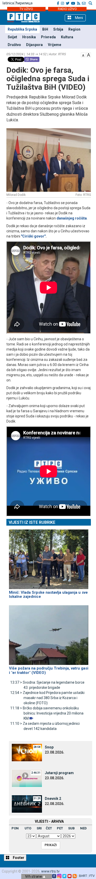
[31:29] (27, 804)
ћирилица (24, 3)
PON (15, 828)
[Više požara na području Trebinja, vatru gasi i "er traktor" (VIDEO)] (48, 633)
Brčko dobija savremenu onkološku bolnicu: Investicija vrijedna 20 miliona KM (46, 713)
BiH (45, 29)
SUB (71, 828)
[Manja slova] (83, 54)
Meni (78, 17)
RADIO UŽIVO (67, 9)
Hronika (29, 37)
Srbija (58, 29)
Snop (49, 747)
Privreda (48, 37)
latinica (8, 3)
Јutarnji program (59, 773)
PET (60, 828)
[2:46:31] (27, 778)
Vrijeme (54, 45)
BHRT (83, 876)
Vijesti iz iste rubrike (32, 522)
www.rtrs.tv (50, 871)
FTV (92, 876)
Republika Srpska (22, 29)
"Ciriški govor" (33, 236)
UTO (28, 828)
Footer (18, 858)
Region (74, 29)
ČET (49, 828)
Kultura (67, 37)
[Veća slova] (88, 54)
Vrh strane (34, 876)
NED (83, 828)
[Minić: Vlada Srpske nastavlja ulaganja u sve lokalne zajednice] (48, 557)
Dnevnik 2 (53, 798)
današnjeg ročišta (72, 218)
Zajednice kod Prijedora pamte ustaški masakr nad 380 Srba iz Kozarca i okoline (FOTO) (47, 698)
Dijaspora (34, 45)
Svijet (12, 37)
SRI (39, 828)
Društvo (14, 45)
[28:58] (27, 752)
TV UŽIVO (26, 9)
